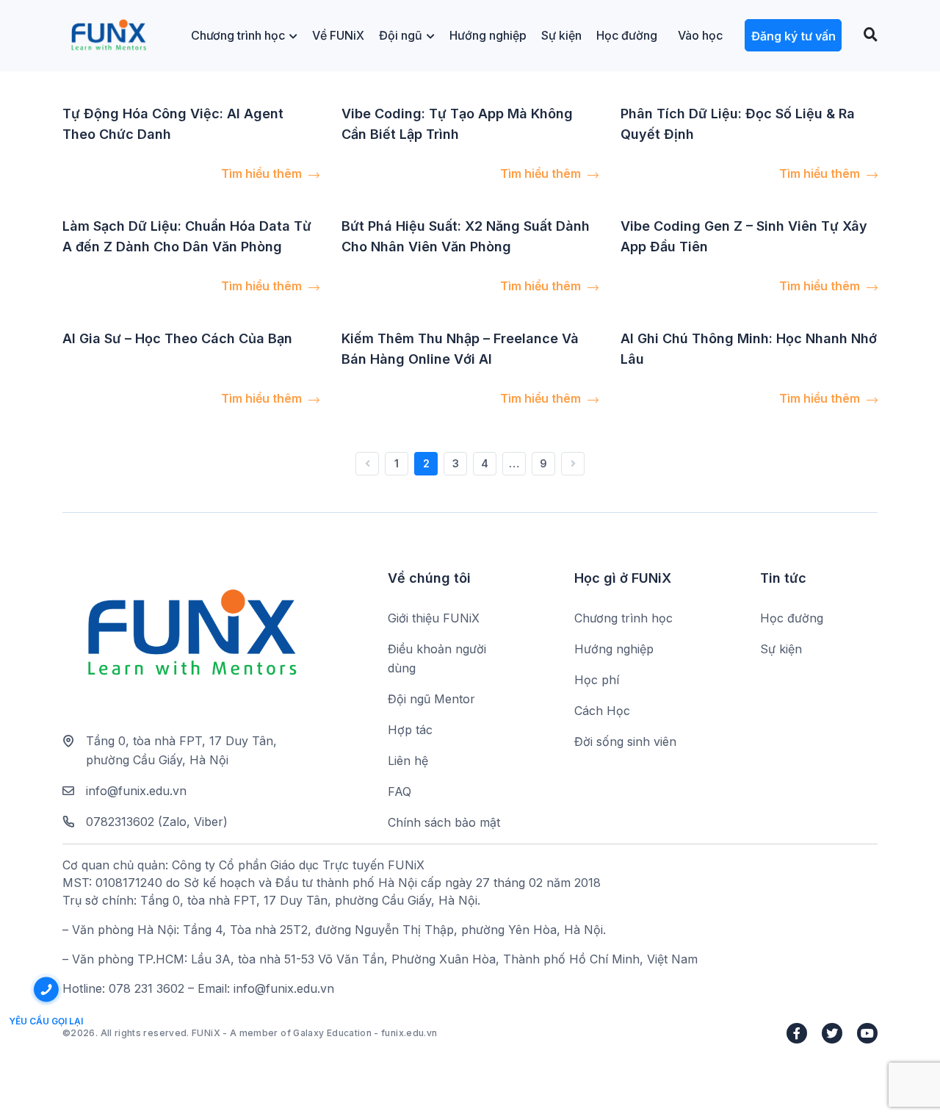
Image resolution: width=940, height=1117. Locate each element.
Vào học (700, 35)
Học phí (596, 679)
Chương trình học (238, 35)
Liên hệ (408, 760)
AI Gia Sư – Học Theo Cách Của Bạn (177, 338)
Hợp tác (410, 729)
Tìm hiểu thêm (263, 173)
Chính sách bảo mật (444, 822)
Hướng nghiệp (488, 35)
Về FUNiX (338, 35)
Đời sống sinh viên (625, 741)
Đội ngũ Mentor (431, 699)
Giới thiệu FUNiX (434, 618)
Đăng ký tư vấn (793, 36)
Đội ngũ (400, 35)
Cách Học (602, 710)
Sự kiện (561, 35)
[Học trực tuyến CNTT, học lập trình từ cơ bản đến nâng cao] (108, 36)
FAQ (399, 791)
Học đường (626, 35)
